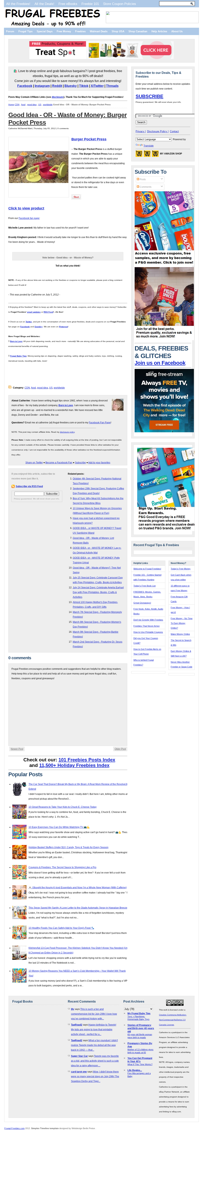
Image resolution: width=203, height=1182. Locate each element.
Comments (145, 187)
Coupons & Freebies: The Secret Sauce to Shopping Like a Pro (62, 867)
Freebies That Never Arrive (146, 626)
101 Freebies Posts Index (86, 759)
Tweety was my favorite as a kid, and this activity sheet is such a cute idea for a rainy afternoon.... (95, 1061)
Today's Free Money (181, 569)
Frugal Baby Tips (18, 356)
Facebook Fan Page (100, 422)
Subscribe (80, 462)
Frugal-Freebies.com (14, 1128)
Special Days (45, 31)
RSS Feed (48, 312)
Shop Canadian (137, 31)
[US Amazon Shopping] (139, 154)
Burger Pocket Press (88, 139)
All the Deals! (44, 4)
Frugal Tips (25, 31)
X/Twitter (97, 86)
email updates (34, 312)
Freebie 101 (90, 4)
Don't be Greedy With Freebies (148, 620)
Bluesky (70, 86)
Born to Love (16, 341)
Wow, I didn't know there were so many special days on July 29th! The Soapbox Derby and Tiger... (95, 1076)
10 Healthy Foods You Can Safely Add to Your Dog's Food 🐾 (61, 928)
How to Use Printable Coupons (148, 632)
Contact (174, 131)
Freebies (80, 31)
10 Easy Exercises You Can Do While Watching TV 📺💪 (59, 827)
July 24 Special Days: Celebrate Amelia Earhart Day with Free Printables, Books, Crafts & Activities (98, 592)
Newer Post (17, 749)
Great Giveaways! (142, 603)
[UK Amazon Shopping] (155, 154)
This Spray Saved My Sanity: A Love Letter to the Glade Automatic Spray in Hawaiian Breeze (78, 907)
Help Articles (159, 31)
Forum (10, 31)
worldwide (48, 104)
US (39, 104)
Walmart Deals (98, 31)
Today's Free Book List (144, 586)
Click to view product (26, 208)
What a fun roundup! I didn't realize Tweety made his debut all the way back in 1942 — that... (94, 1045)
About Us (177, 31)
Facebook (24, 86)
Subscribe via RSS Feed (29, 486)
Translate (149, 145)
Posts (142, 179)
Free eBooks (67, 4)
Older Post (120, 749)
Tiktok (83, 86)
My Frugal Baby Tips (138, 1013)
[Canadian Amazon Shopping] (147, 154)
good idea (31, 104)
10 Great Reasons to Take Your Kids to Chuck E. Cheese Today (63, 807)
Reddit (57, 86)
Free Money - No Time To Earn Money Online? (181, 623)
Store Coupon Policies (119, 4)
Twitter (29, 322)
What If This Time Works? (139, 1064)
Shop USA (118, 31)
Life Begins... (134, 1070)
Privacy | (141, 131)
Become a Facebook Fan (58, 462)
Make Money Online (180, 634)
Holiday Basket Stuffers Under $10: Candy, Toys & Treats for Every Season (68, 847)
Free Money (64, 31)
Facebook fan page (29, 218)
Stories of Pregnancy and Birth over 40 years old (140, 1028)
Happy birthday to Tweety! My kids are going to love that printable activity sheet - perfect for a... (93, 1029)
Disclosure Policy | (158, 131)
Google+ (38, 327)
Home (11, 104)
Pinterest (63, 327)
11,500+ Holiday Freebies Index (74, 765)
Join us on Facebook (160, 363)
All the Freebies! (18, 4)
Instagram (42, 86)
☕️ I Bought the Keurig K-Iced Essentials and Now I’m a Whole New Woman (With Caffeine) (78, 887)
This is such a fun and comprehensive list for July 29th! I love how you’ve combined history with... (94, 1014)
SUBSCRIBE (149, 96)
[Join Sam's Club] (164, 339)
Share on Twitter (34, 462)
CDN (17, 104)
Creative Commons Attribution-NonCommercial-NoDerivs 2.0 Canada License (173, 1020)
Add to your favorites (99, 462)
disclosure (58, 97)
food (23, 104)
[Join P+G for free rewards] (167, 530)
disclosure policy (67, 432)
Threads (112, 86)
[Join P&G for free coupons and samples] (164, 264)
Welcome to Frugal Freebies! (147, 569)
